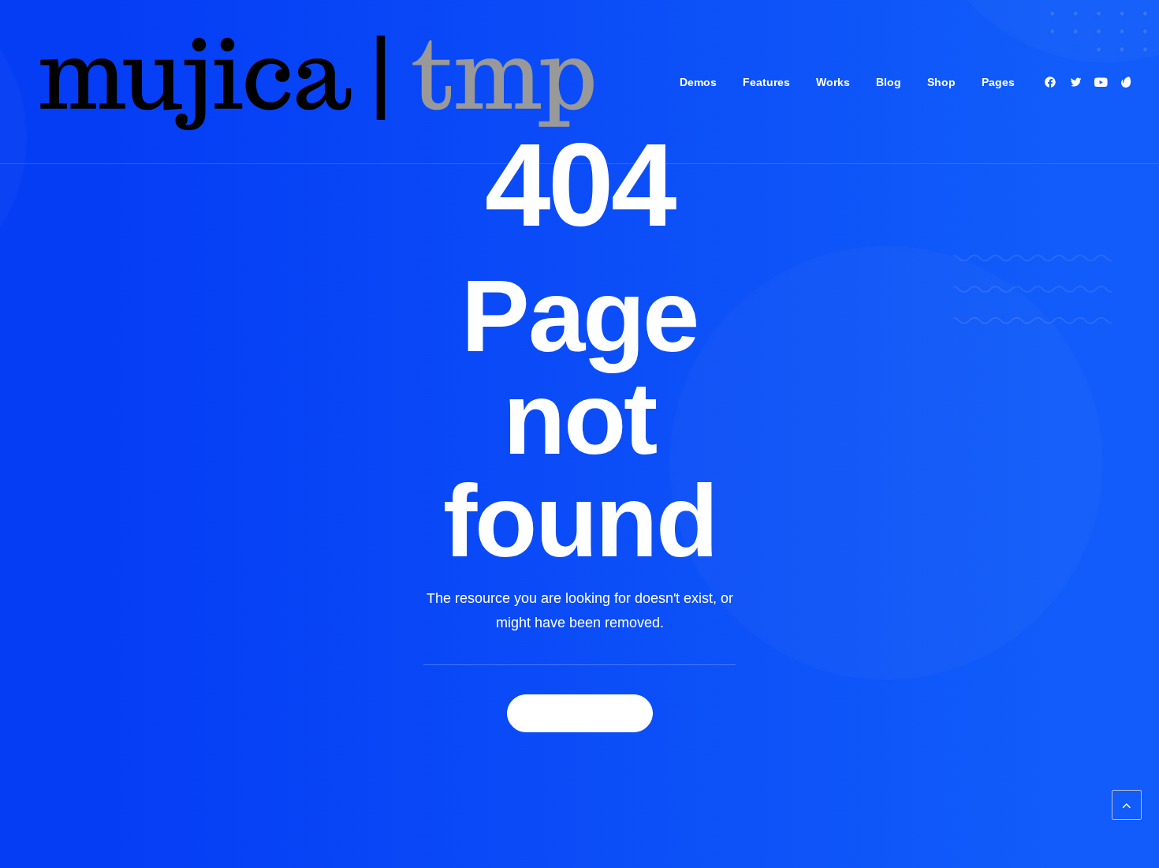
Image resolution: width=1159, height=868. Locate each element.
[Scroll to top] (1127, 804)
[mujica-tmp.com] (314, 82)
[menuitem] (698, 82)
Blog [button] (888, 82)
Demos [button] (698, 82)
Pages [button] (998, 82)
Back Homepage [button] (580, 713)
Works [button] (833, 82)
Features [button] (766, 82)
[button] (1053, 82)
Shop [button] (941, 82)
